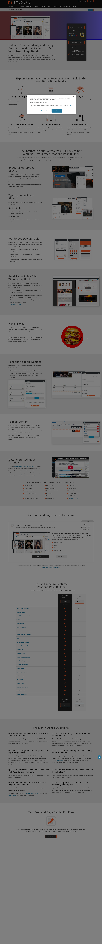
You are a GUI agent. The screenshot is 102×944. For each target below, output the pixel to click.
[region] (51, 104)
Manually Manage (45, 110)
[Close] (73, 96)
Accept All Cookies (56, 110)
